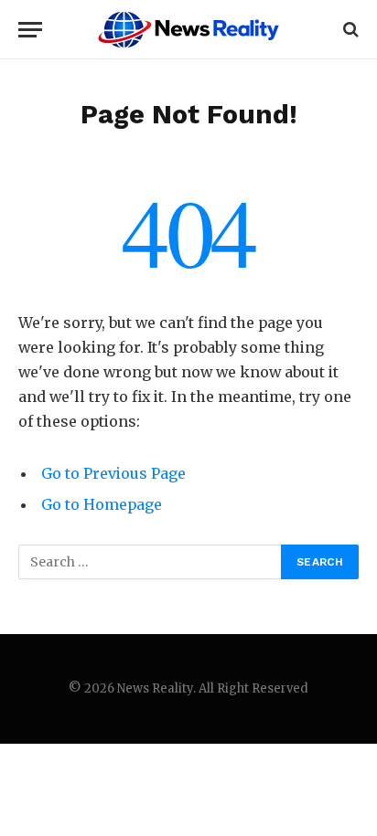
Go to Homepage (101, 504)
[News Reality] (188, 29)
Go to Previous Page (113, 473)
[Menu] (30, 29)
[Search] (349, 29)
